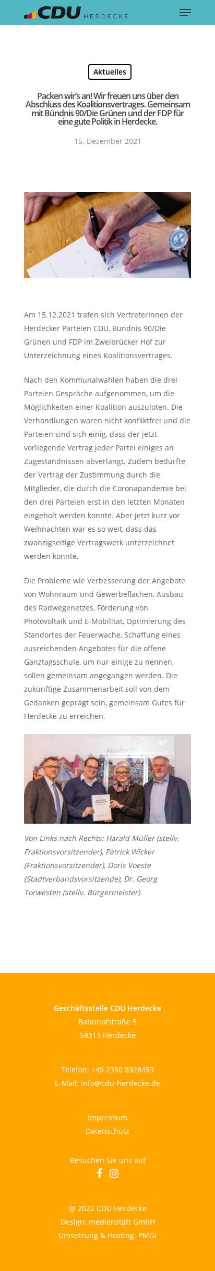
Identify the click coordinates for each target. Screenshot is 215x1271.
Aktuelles (109, 72)
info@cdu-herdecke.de (120, 1083)
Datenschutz (107, 1131)
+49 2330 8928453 (122, 1069)
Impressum (107, 1117)
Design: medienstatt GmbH (108, 1222)
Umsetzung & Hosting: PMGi (107, 1235)
